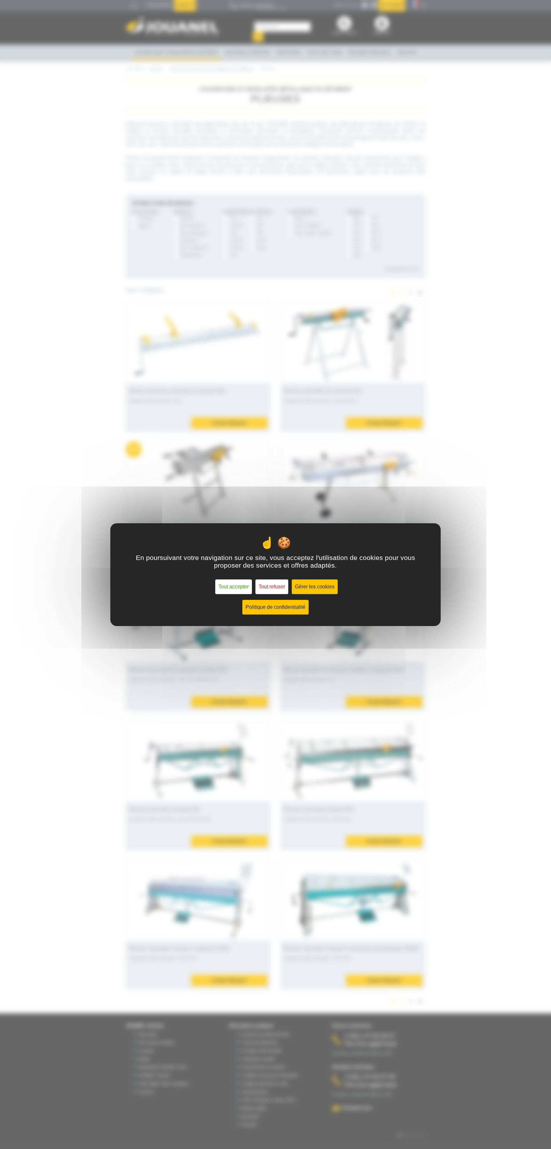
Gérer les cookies (314, 586)
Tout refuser (272, 586)
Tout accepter (233, 586)
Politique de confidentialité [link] (275, 607)
